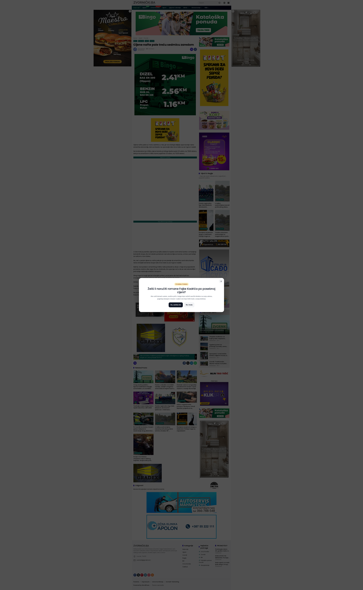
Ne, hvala (189, 305)
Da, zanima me (176, 305)
